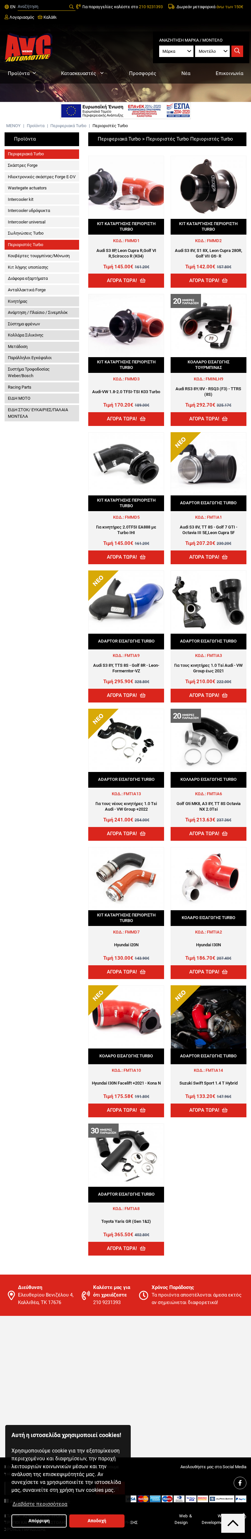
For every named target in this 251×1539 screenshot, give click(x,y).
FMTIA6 (214, 793)
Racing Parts (19, 387)
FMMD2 (214, 240)
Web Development (214, 1519)
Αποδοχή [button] (97, 1521)
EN (12, 6)
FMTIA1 (214, 517)
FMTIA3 (214, 655)
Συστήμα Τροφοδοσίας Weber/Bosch (29, 372)
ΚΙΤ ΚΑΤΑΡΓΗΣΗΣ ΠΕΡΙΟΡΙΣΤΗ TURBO (126, 226)
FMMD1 (132, 240)
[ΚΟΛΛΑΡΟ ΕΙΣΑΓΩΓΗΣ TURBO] (208, 740)
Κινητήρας (17, 301)
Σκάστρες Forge (23, 165)
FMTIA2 (214, 932)
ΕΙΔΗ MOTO (19, 398)
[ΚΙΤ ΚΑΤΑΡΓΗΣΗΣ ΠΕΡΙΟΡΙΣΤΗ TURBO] (126, 187)
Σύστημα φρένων (24, 323)
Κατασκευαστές (79, 73)
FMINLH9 (214, 378)
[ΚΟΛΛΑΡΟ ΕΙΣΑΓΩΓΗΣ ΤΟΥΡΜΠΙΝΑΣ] (208, 325)
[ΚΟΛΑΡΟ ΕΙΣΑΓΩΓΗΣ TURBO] (208, 878)
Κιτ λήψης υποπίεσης (28, 267)
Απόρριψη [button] (39, 1521)
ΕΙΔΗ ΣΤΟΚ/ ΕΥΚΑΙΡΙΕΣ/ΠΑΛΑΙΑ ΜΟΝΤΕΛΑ (38, 413)
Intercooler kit (20, 199)
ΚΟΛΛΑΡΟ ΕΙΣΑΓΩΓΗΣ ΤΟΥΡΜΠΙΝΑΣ (208, 364)
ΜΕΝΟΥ (13, 125)
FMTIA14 (214, 1070)
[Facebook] (240, 1483)
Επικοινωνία (229, 73)
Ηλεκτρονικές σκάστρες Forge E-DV (41, 176)
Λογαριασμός (21, 17)
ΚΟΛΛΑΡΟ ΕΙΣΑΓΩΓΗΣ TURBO (208, 779)
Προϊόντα (18, 73)
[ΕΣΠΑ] (125, 110)
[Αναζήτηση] (71, 7)
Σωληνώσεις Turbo (25, 233)
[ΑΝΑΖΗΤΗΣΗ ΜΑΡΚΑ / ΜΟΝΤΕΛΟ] (237, 51)
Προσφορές (142, 73)
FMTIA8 (132, 1208)
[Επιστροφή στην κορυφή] (233, 1523)
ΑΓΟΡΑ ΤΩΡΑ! (122, 280)
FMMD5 (132, 517)
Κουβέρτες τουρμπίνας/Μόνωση (39, 255)
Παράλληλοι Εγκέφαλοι (30, 357)
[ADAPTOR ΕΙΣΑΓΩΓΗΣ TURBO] (208, 464)
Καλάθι (49, 17)
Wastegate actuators (27, 187)
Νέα (185, 73)
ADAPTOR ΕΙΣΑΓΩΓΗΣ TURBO (208, 502)
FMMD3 (132, 378)
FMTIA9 (132, 655)
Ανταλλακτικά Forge (27, 289)
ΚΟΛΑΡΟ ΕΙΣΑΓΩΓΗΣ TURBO (208, 917)
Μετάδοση (17, 346)
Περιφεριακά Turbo (68, 125)
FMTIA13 (132, 793)
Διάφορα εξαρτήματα (28, 278)
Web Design (181, 1519)
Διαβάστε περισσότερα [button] (39, 1504)
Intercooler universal (26, 222)
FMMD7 (132, 932)
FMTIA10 (132, 1070)
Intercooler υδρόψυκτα (29, 210)
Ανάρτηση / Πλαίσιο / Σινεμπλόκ (38, 312)
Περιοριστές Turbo (110, 125)
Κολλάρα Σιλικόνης (25, 335)
